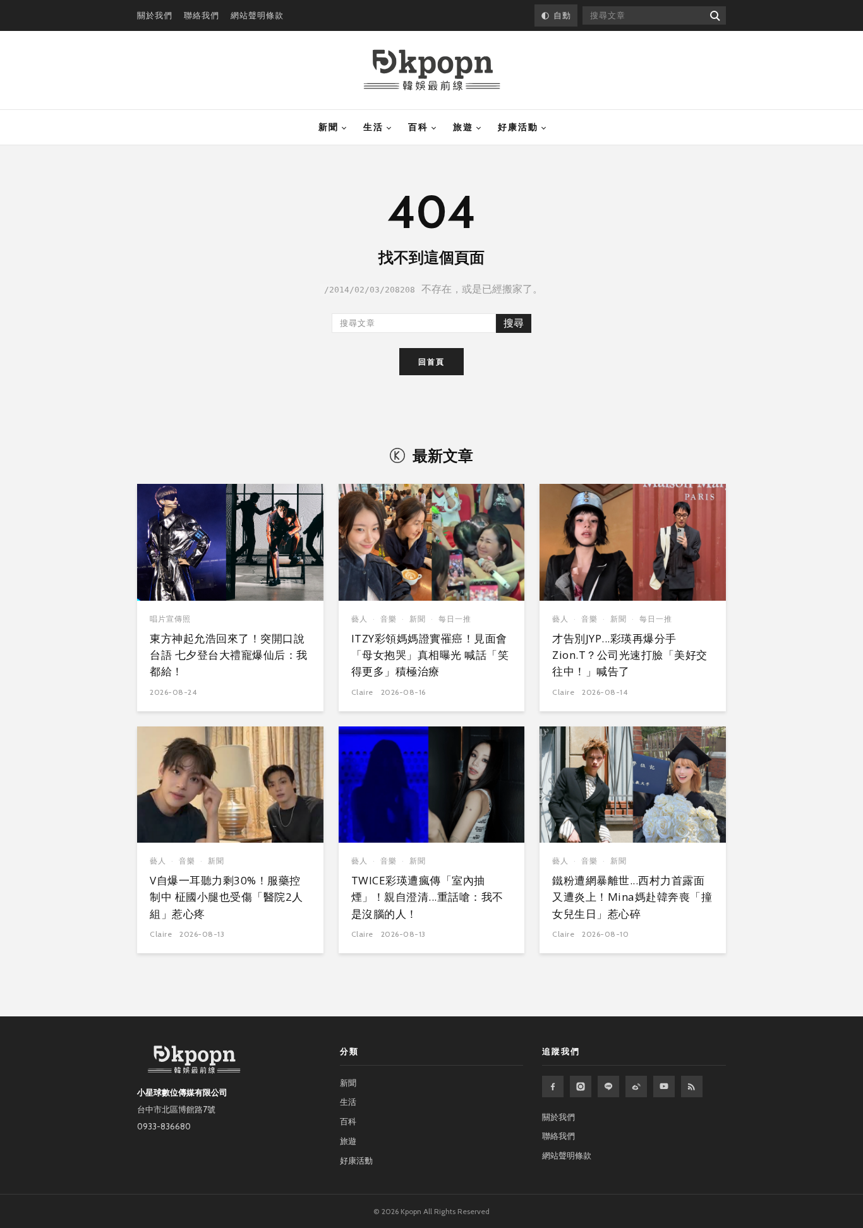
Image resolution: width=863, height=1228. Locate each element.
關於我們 (154, 15)
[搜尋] (714, 15)
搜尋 (514, 323)
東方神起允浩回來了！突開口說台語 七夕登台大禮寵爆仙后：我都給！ (229, 655)
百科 (418, 127)
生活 (373, 127)
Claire (362, 692)
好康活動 (518, 127)
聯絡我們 (201, 15)
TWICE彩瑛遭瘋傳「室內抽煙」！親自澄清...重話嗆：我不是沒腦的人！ (427, 897)
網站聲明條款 (257, 15)
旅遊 (463, 127)
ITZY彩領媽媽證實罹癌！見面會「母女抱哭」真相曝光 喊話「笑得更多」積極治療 (430, 655)
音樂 (388, 618)
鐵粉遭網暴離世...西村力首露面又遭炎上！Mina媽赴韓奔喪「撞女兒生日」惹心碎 (632, 897)
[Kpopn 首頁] (432, 70)
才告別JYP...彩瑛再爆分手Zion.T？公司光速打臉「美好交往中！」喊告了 (630, 655)
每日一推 (454, 618)
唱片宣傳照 (170, 618)
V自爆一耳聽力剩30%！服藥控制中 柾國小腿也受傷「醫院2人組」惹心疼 (226, 897)
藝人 (359, 618)
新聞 (328, 127)
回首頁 (431, 361)
